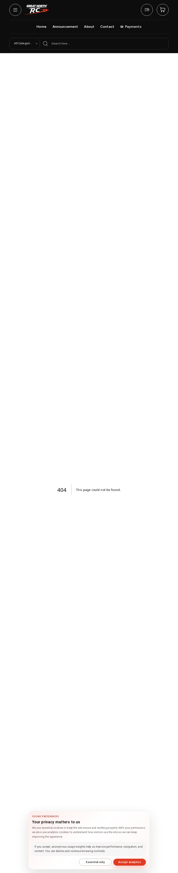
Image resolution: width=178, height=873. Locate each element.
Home (41, 27)
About (89, 27)
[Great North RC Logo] (36, 10)
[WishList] (147, 10)
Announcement (65, 27)
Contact (107, 27)
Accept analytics (129, 862)
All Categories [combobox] (23, 43)
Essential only (95, 862)
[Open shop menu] (15, 10)
